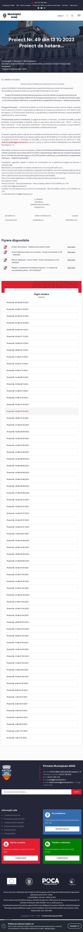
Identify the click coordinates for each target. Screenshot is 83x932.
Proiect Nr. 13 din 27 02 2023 (18, 656)
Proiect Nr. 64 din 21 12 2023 (17, 309)
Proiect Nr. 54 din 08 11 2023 (17, 377)
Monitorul (17, 61)
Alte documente (29, 61)
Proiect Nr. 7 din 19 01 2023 (17, 697)
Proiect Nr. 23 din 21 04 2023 (18, 588)
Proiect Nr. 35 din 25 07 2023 (18, 506)
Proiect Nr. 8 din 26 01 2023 (17, 690)
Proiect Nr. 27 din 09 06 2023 (18, 561)
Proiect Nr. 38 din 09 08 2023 (18, 486)
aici (11, 165)
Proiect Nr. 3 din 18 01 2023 (17, 724)
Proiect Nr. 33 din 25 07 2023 (18, 520)
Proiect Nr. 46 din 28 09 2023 (18, 432)
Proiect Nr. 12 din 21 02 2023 (17, 663)
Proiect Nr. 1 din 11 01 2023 (17, 738)
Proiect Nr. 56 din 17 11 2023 (17, 364)
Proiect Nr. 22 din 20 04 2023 (18, 595)
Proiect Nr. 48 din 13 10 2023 (18, 418)
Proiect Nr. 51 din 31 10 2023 (17, 398)
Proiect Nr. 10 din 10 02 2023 (18, 677)
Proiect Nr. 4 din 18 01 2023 (17, 717)
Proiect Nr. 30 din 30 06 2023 (18, 541)
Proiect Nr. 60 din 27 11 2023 (17, 336)
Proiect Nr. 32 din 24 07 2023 (18, 527)
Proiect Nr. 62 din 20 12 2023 (18, 323)
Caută (76, 792)
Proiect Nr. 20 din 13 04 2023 (18, 609)
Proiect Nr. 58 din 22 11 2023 (17, 350)
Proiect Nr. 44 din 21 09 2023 (18, 445)
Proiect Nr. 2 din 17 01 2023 (17, 731)
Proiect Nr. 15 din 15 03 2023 (17, 643)
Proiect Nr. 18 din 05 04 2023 (18, 622)
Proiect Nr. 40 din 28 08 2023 (18, 472)
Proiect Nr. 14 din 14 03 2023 (18, 649)
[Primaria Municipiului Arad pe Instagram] (44, 8)
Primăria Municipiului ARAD (52, 916)
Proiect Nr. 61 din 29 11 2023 (17, 330)
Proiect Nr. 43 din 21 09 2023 (18, 452)
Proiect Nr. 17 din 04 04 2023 (18, 629)
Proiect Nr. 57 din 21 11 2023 (17, 357)
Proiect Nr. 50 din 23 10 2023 (18, 404)
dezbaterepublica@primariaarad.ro (15, 142)
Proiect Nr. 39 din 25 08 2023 (18, 479)
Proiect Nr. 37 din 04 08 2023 (18, 493)
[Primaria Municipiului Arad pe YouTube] (41, 8)
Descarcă (71, 247)
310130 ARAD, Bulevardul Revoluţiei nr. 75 (65, 772)
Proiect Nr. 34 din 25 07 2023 (18, 513)
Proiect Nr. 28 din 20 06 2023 (18, 554)
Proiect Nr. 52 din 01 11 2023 (17, 391)
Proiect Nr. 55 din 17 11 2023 (17, 370)
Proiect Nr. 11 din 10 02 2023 (17, 670)
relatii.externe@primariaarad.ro (61, 782)
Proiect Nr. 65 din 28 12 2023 (18, 302)
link (72, 119)
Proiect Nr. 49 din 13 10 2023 (18, 411)
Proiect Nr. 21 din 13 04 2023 (18, 602)
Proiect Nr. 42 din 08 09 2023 (18, 459)
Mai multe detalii (62, 829)
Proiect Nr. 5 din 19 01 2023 (17, 711)
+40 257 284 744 (53, 777)
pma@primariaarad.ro (57, 780)
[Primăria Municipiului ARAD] (12, 15)
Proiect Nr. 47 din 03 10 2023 (18, 425)
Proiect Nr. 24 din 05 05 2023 (18, 581)
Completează (20, 858)
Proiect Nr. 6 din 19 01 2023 (17, 704)
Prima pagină (6, 61)
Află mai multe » (50, 928)
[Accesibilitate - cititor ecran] (72, 15)
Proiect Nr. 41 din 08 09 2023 (18, 466)
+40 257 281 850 (40, 3)
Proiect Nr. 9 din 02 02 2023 (17, 683)
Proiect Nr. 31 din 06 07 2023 (18, 534)
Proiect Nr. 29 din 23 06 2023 (18, 547)
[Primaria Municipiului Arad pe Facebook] (38, 8)
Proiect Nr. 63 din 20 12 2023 (18, 316)
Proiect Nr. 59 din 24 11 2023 (17, 343)
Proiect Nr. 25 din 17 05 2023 (18, 575)
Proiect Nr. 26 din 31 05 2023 (18, 568)
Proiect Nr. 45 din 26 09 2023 (18, 438)
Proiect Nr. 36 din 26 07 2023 (18, 500)
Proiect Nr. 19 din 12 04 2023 (18, 615)
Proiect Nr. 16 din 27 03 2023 (18, 636)
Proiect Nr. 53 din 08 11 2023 (17, 384)
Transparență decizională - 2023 (14, 69)
